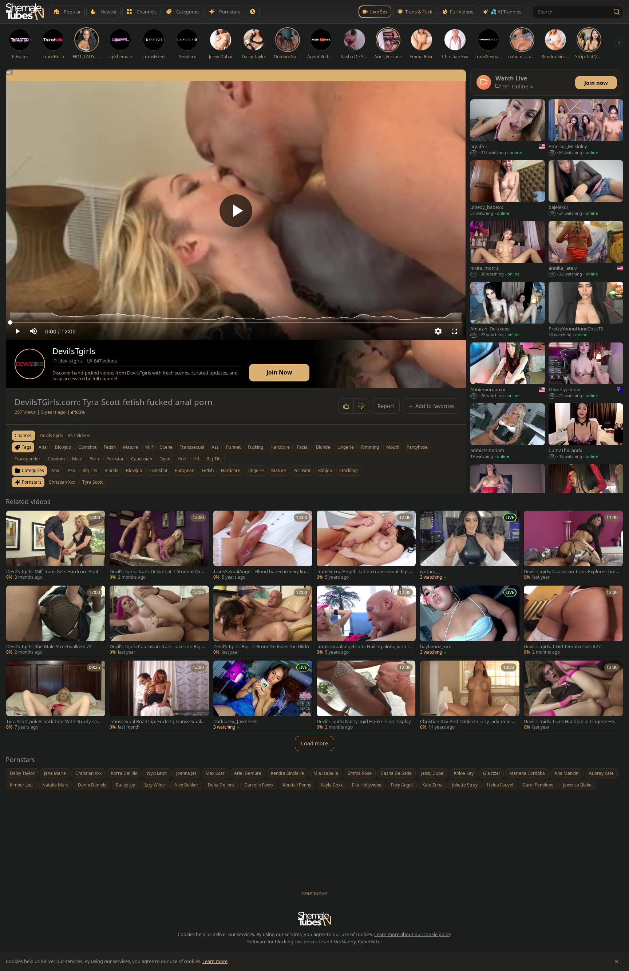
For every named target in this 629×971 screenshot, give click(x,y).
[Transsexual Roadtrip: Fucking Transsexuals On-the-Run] (159, 696)
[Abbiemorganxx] (507, 371)
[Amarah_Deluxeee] (507, 310)
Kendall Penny (297, 785)
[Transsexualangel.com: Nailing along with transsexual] (366, 621)
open (164, 459)
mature (130, 447)
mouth (392, 447)
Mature (278, 470)
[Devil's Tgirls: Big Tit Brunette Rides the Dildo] (262, 621)
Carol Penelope (538, 785)
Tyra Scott (92, 482)
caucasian (141, 459)
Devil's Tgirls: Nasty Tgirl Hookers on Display (364, 721)
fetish (110, 447)
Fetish (208, 470)
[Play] (235, 210)
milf (149, 447)
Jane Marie (55, 773)
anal (43, 447)
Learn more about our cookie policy (412, 934)
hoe (182, 459)
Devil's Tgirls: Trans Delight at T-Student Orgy (156, 571)
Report (385, 406)
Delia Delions (221, 785)
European (184, 470)
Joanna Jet (186, 773)
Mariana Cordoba (527, 773)
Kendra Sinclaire (287, 773)
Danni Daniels (92, 785)
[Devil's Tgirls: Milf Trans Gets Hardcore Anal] (55, 546)
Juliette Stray (465, 785)
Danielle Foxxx (258, 785)
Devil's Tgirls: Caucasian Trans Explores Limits (571, 571)
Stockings (349, 470)
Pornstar (302, 470)
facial (303, 447)
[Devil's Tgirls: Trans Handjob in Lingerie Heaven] (573, 696)
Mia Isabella (325, 773)
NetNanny (344, 941)
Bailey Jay (125, 785)
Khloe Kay (464, 773)
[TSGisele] (507, 492)
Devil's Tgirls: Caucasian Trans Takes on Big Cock (157, 646)
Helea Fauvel (500, 785)
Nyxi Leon (157, 773)
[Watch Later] (253, 11)
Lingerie (256, 470)
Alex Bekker (186, 785)
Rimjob (325, 470)
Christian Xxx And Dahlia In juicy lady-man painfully (467, 721)
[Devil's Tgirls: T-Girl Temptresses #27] (573, 621)
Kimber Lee (21, 785)
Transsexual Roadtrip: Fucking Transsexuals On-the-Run (156, 721)
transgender (27, 459)
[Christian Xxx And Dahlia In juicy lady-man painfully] (469, 696)
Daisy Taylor (22, 773)
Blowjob (134, 470)
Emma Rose (360, 773)
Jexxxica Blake (577, 785)
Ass (71, 470)
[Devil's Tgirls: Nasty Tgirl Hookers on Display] (366, 696)
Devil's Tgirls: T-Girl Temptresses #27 (562, 646)
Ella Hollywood (366, 785)
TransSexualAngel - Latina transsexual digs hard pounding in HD (364, 571)
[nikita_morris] (507, 249)
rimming (370, 447)
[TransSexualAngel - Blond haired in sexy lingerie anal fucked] (262, 546)
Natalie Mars (55, 785)
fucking (255, 447)
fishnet (233, 447)
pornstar (115, 459)
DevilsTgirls (73, 351)
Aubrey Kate (601, 773)
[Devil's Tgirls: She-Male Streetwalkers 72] (55, 621)
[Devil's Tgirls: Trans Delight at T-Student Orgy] (159, 546)
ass (215, 447)
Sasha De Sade (396, 773)
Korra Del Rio (124, 773)
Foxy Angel (402, 785)
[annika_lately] (586, 249)
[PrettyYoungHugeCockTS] (586, 310)
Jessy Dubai (432, 773)
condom (56, 459)
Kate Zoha (432, 785)
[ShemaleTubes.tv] (25, 11)
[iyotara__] (469, 546)
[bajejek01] (586, 188)
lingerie (345, 447)
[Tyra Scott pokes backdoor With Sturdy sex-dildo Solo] (55, 696)
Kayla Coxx (332, 785)
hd (196, 459)
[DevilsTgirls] (30, 364)
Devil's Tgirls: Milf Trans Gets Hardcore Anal (52, 571)
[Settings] (438, 331)
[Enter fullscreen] (454, 331)
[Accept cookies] (616, 961)
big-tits (214, 459)
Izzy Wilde (155, 785)
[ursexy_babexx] (507, 188)
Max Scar (215, 773)
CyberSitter (370, 941)
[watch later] (14, 519)
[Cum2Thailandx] (586, 431)
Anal (55, 470)
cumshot (87, 447)
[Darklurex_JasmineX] (262, 696)
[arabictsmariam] (507, 431)
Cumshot (158, 470)
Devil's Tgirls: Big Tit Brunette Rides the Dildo (261, 646)
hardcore (280, 447)
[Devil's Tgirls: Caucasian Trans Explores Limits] (573, 546)
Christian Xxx (62, 482)
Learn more (215, 961)
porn (94, 459)
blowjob (63, 447)
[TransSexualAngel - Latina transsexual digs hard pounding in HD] (366, 546)
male (77, 459)
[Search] (616, 11)
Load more (314, 743)
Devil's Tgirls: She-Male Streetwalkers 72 (48, 646)
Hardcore (230, 470)
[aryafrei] (507, 127)
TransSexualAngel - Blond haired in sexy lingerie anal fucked (260, 571)
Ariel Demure (247, 773)
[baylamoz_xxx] (469, 621)
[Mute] (33, 331)
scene (166, 447)
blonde (323, 447)
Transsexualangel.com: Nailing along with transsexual (364, 646)
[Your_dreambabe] (586, 492)
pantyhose (417, 447)
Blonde (111, 470)
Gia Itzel (491, 773)
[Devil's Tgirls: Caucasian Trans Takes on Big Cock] (159, 621)
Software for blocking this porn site (285, 941)
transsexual (192, 447)
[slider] (236, 322)
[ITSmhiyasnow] (586, 371)
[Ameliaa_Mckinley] (586, 127)
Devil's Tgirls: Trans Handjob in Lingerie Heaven (571, 721)
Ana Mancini (566, 773)
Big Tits (89, 470)
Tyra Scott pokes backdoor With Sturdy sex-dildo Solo (53, 721)
